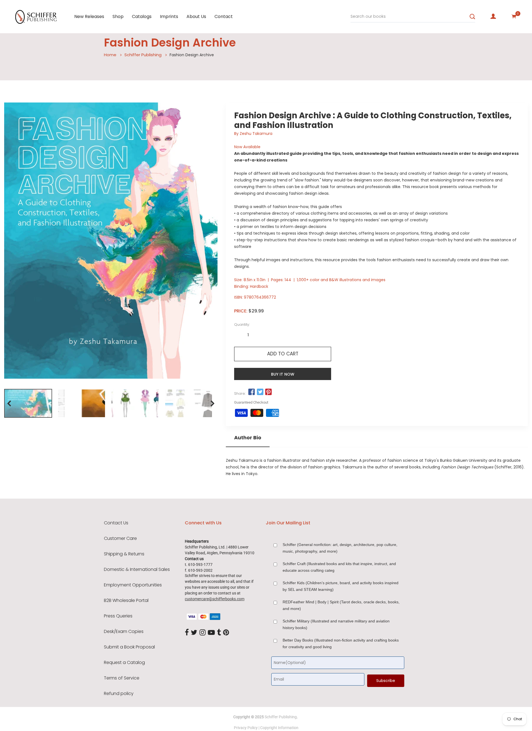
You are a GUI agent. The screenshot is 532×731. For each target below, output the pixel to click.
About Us (196, 16)
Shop (118, 16)
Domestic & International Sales (137, 569)
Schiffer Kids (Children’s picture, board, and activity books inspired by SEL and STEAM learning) (340, 586)
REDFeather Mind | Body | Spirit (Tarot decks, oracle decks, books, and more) (341, 605)
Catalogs (142, 16)
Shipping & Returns (124, 554)
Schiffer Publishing (143, 55)
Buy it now (282, 374)
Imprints (169, 16)
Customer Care (120, 538)
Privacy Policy (246, 727)
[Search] (472, 16)
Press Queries (118, 616)
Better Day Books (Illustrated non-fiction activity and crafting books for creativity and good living (341, 643)
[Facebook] (187, 632)
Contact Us (116, 523)
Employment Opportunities (133, 585)
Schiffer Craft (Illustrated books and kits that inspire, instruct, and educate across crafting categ (339, 567)
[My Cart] (514, 16)
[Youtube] (211, 632)
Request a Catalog (124, 662)
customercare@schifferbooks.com (214, 599)
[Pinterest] (226, 632)
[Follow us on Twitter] (260, 392)
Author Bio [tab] (247, 437)
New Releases (89, 16)
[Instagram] (203, 632)
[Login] (493, 16)
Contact (223, 16)
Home (110, 55)
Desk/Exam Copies (124, 631)
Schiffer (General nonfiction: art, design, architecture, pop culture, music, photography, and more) (340, 547)
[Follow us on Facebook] (251, 392)
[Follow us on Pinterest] (268, 392)
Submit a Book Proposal (129, 647)
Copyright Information (279, 727)
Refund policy (119, 693)
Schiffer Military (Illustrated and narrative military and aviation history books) (336, 624)
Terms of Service (121, 678)
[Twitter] (194, 632)
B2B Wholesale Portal (126, 600)
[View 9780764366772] (28, 403)
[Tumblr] (219, 632)
